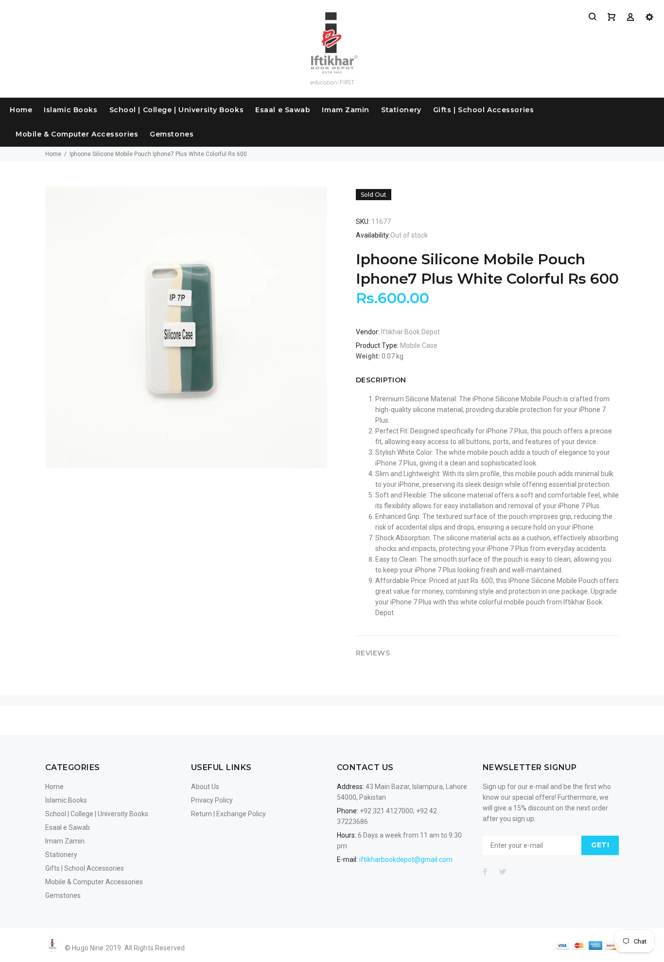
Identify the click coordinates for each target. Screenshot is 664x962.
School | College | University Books (176, 109)
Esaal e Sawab (282, 109)
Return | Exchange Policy (228, 814)
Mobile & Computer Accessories (77, 134)
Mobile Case (418, 345)
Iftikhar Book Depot (410, 332)
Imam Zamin (345, 109)
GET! (600, 845)
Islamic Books (70, 109)
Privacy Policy (212, 800)
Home (21, 109)
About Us (205, 786)
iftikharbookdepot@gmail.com (406, 859)
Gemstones (171, 134)
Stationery (401, 109)
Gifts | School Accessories (483, 109)
